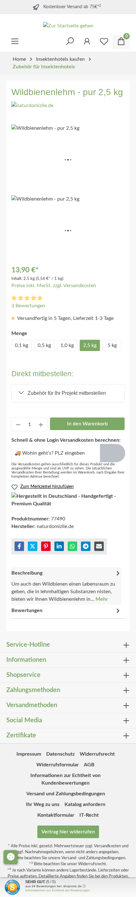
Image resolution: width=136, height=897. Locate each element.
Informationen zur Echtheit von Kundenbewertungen (65, 779)
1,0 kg (67, 345)
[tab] (66, 586)
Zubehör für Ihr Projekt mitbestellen (67, 393)
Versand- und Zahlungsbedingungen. (93, 858)
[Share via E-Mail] (99, 546)
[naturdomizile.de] (32, 105)
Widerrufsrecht (97, 754)
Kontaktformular (55, 815)
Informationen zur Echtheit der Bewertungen (57, 890)
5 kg (112, 345)
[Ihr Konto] (87, 40)
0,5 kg (44, 345)
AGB (89, 764)
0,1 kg (21, 345)
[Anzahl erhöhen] (41, 424)
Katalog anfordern (85, 804)
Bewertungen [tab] (26, 610)
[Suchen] (69, 40)
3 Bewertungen (28, 305)
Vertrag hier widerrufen (68, 831)
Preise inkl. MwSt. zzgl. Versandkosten (53, 285)
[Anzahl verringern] (18, 424)
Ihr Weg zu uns (42, 804)
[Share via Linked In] (59, 546)
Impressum (28, 754)
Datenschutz (60, 754)
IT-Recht (89, 815)
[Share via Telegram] (85, 546)
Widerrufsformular (57, 764)
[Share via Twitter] (32, 546)
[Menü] (14, 40)
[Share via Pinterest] (46, 546)
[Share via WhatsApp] (72, 546)
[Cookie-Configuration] (10, 857)
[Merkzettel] (104, 42)
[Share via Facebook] (19, 546)
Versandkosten (107, 846)
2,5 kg (89, 345)
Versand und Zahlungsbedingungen (65, 793)
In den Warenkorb (87, 423)
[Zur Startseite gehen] (68, 26)
